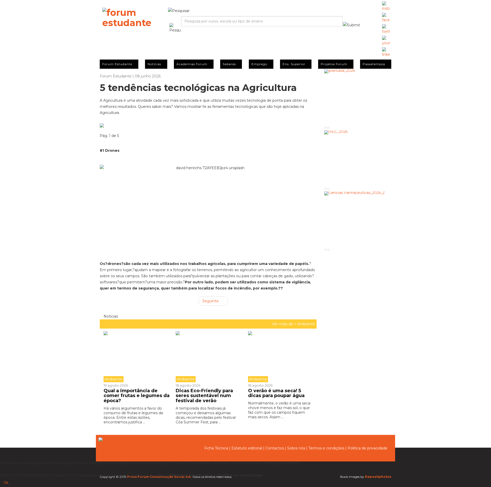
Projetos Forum (334, 64)
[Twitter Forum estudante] (386, 29)
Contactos (274, 448)
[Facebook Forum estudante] (386, 18)
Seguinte (211, 301)
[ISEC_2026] (358, 158)
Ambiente (306, 324)
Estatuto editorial (246, 448)
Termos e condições (326, 448)
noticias (110, 316)
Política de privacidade (367, 448)
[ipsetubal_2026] (358, 97)
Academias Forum (191, 64)
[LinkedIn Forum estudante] (386, 52)
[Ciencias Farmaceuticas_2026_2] (358, 219)
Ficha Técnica (216, 448)
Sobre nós (296, 448)
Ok (5, 482)
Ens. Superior (294, 64)
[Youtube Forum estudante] (386, 41)
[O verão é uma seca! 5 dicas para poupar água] (280, 356)
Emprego (259, 64)
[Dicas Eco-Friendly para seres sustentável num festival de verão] (208, 356)
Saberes (229, 64)
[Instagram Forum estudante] (386, 6)
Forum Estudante (117, 64)
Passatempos (374, 64)
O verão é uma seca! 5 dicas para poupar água (276, 393)
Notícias (154, 64)
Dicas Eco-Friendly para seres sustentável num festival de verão (204, 396)
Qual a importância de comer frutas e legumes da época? (137, 396)
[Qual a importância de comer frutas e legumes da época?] (138, 356)
